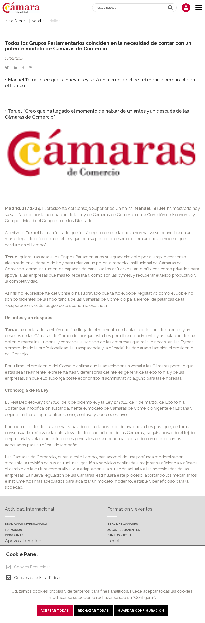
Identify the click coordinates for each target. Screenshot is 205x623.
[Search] (170, 7)
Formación (13, 530)
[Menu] (199, 7)
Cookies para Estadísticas (38, 577)
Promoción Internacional (26, 524)
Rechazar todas (93, 610)
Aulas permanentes (124, 530)
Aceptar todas (55, 610)
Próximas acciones (123, 524)
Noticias (38, 21)
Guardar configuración (141, 610)
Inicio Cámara (16, 21)
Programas (14, 535)
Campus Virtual (120, 535)
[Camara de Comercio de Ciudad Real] (23, 7)
